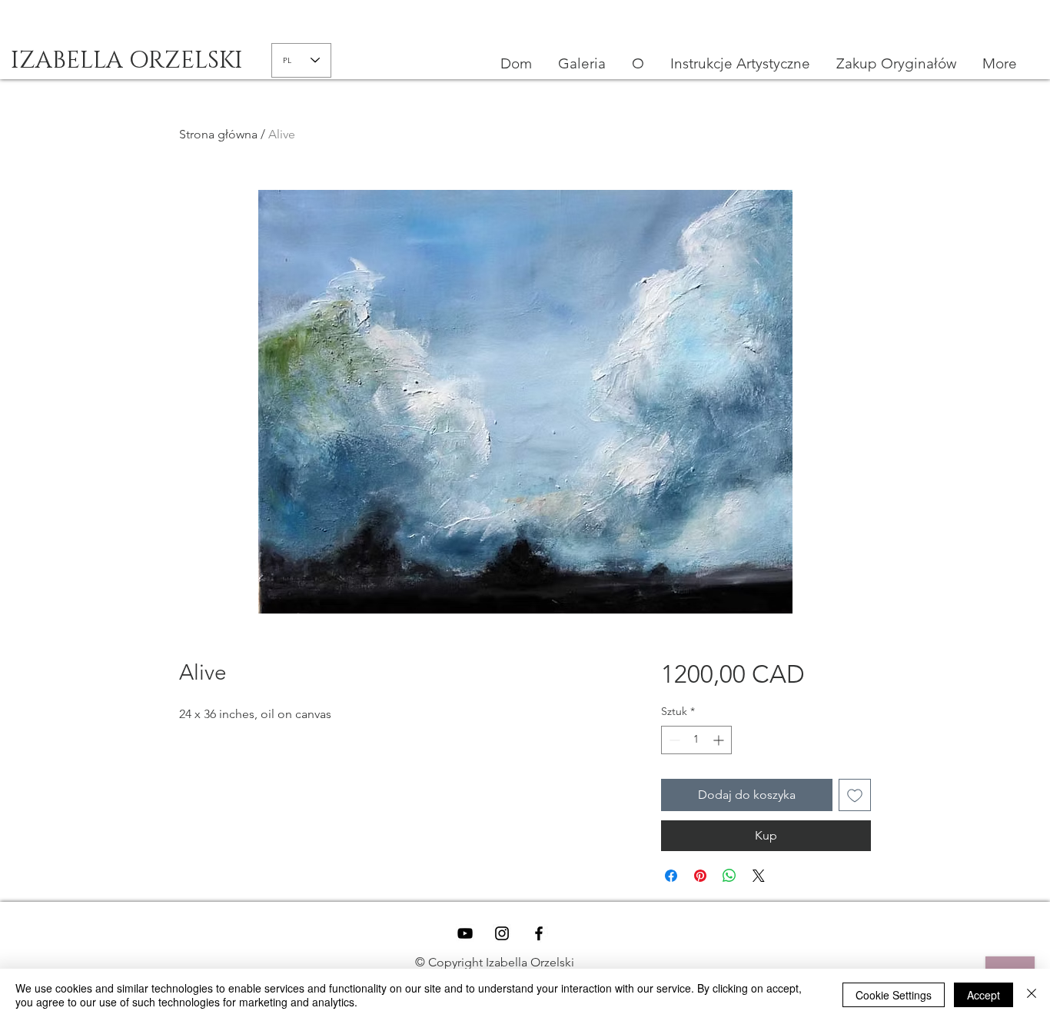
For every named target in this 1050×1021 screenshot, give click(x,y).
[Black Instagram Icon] (502, 933)
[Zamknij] (1031, 995)
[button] (740, 64)
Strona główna (218, 134)
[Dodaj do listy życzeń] (855, 795)
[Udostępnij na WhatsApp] (729, 875)
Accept (983, 995)
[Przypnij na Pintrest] (700, 875)
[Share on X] (758, 875)
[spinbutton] (696, 740)
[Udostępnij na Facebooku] (671, 875)
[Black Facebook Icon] (539, 933)
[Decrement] (673, 740)
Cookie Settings (894, 995)
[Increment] (719, 740)
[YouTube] (465, 933)
